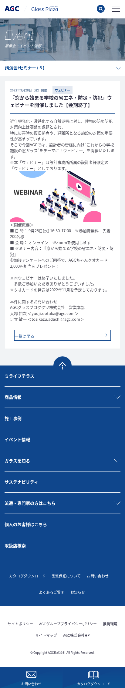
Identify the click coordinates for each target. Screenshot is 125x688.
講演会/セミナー (24, 67)
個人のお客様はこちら (26, 524)
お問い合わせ (98, 575)
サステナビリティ (21, 482)
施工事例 (13, 418)
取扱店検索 (15, 545)
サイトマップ (46, 635)
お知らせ (77, 592)
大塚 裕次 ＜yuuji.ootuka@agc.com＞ (44, 313)
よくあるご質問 (51, 592)
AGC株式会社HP (76, 635)
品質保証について (66, 575)
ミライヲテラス (19, 376)
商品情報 (13, 397)
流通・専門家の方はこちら (30, 503)
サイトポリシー (20, 623)
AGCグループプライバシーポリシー (68, 623)
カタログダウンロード (27, 575)
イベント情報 (17, 439)
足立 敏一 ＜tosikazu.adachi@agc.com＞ (47, 319)
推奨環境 (110, 623)
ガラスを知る (17, 461)
